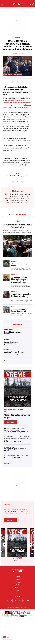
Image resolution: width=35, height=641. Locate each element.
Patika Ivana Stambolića (13, 442)
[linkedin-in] (28, 600)
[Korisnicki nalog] (30, 4)
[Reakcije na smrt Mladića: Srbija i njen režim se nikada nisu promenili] (6, 294)
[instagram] (19, 600)
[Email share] (17, 82)
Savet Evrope (18, 176)
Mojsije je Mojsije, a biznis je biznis (15, 449)
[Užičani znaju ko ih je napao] (6, 263)
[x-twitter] (11, 600)
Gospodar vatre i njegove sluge (17, 416)
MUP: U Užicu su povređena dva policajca (17, 226)
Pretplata (17, 579)
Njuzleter (17, 588)
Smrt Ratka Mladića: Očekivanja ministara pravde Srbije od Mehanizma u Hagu (19, 280)
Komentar (17, 324)
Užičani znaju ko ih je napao (19, 265)
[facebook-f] (7, 600)
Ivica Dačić (10, 176)
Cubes (26, 607)
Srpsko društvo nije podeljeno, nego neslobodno (11, 343)
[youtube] (15, 600)
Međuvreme (23, 198)
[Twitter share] (13, 82)
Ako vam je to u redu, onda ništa (16, 432)
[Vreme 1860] (17, 388)
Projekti (17, 590)
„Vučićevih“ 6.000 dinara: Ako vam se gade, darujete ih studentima (14, 353)
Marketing (17, 582)
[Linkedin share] (25, 82)
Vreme (12, 607)
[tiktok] (24, 600)
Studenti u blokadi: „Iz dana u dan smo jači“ (19, 310)
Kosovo (26, 176)
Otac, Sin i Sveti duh (12, 457)
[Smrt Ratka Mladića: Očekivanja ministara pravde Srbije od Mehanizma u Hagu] (6, 277)
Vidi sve (6, 361)
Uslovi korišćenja (17, 585)
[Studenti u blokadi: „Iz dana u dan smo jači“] (6, 309)
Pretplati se (10, 422)
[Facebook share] (10, 82)
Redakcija (17, 576)
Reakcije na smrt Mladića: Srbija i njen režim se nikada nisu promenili (21, 296)
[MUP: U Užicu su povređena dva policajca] (17, 246)
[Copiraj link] (21, 82)
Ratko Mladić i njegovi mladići (12, 333)
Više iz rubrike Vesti (17, 214)
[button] (5, 545)
